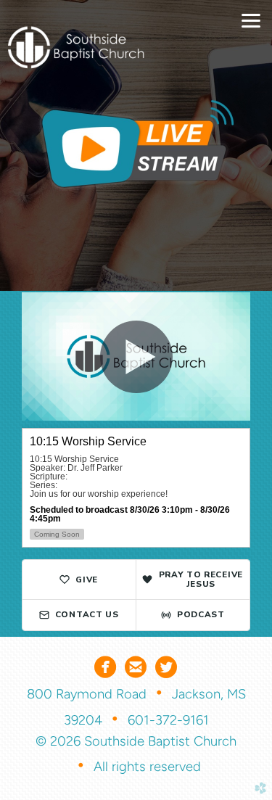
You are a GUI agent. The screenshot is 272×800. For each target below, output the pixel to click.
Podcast (201, 614)
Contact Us (87, 614)
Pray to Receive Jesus (201, 579)
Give (86, 579)
